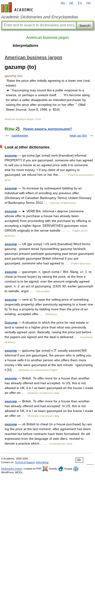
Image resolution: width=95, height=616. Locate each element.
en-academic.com (17, 7)
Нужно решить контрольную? (47, 129)
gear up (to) (78, 135)
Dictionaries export (11, 468)
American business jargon (47, 37)
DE (71, 3)
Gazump (11, 322)
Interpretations (25, 46)
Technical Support (25, 462)
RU (63, 3)
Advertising (42, 462)
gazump (11, 155)
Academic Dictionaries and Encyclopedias (39, 17)
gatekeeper (20, 135)
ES (80, 3)
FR (88, 3)
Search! (85, 25)
